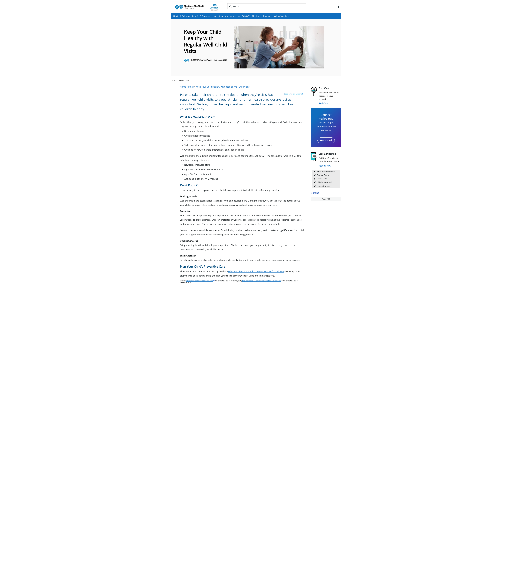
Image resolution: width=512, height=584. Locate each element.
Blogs (191, 86)
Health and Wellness (326, 171)
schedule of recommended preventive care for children (256, 271)
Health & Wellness (181, 16)
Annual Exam (323, 175)
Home (183, 86)
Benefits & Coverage (201, 16)
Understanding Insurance (224, 16)
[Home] (197, 7)
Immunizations (323, 186)
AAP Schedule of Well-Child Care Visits (199, 281)
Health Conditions (281, 16)
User (338, 7)
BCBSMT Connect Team (201, 60)
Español (266, 16)
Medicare (256, 16)
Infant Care (322, 178)
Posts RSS (326, 199)
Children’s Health (324, 182)
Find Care (323, 103)
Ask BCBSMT (243, 16)
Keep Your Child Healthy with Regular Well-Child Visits (223, 86)
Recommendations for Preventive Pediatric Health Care (261, 281)
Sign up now (325, 165)
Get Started (326, 140)
